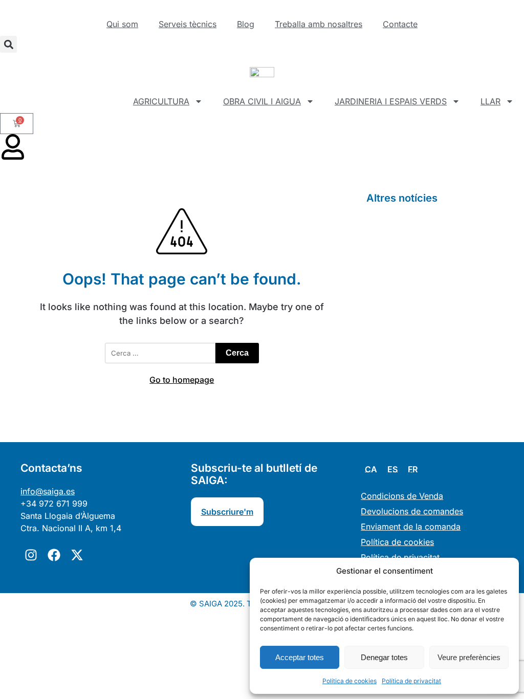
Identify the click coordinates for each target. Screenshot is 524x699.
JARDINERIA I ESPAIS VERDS (391, 101)
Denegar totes (384, 657)
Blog (245, 24)
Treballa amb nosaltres (318, 24)
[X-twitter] (77, 554)
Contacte (400, 24)
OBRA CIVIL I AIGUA (262, 101)
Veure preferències (469, 657)
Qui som (122, 24)
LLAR (490, 101)
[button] (8, 44)
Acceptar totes (299, 657)
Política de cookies (349, 681)
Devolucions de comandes (412, 511)
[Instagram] (30, 554)
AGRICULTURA (161, 101)
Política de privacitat (411, 681)
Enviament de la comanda (411, 526)
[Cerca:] (160, 353)
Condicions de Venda (402, 496)
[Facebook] (53, 554)
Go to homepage (181, 380)
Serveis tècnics (187, 24)
